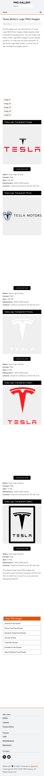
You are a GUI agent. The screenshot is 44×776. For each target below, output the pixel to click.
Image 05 (7, 115)
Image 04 (7, 111)
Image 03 (7, 107)
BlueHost (34, 766)
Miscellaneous (8, 741)
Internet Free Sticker (13, 623)
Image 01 (7, 100)
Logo (9, 24)
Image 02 (7, 103)
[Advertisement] (22, 72)
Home (5, 24)
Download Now (22, 169)
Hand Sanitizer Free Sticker (15, 652)
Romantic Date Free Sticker (15, 633)
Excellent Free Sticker (13, 647)
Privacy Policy (8, 727)
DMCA (5, 718)
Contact (6, 722)
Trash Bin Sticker (11, 643)
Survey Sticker (10, 638)
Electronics (7, 745)
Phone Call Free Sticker (14, 628)
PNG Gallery (22, 3)
